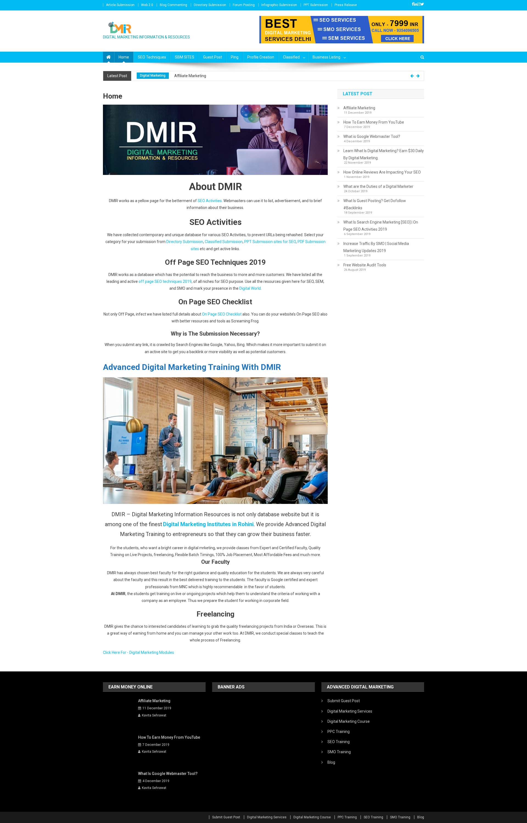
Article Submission (120, 5)
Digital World (250, 288)
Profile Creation (260, 57)
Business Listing (326, 57)
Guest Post (212, 57)
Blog (331, 762)
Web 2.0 (147, 5)
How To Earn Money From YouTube (373, 122)
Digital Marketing (153, 75)
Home (124, 57)
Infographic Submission (279, 5)
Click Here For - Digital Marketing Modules (138, 652)
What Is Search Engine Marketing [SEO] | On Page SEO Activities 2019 (380, 225)
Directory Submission (210, 5)
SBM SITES (184, 57)
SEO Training (338, 742)
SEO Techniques (152, 57)
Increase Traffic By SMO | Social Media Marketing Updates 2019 (376, 247)
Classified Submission (224, 241)
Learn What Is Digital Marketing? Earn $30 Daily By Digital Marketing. (383, 154)
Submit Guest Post (343, 701)
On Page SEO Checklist (222, 314)
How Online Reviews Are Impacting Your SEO (382, 172)
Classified (291, 57)
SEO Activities (210, 201)
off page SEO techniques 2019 (165, 281)
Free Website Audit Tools (364, 265)
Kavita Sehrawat (154, 715)
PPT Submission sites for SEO (270, 241)
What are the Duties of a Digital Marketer (378, 186)
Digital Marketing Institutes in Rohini (208, 524)
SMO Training (339, 752)
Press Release (346, 5)
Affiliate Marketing (190, 76)
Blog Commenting (173, 5)
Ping (235, 57)
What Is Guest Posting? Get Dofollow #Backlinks (374, 204)
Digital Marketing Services (349, 711)
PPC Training (338, 731)
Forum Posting (244, 5)
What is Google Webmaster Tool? (371, 136)
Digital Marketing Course (348, 721)
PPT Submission (316, 5)
